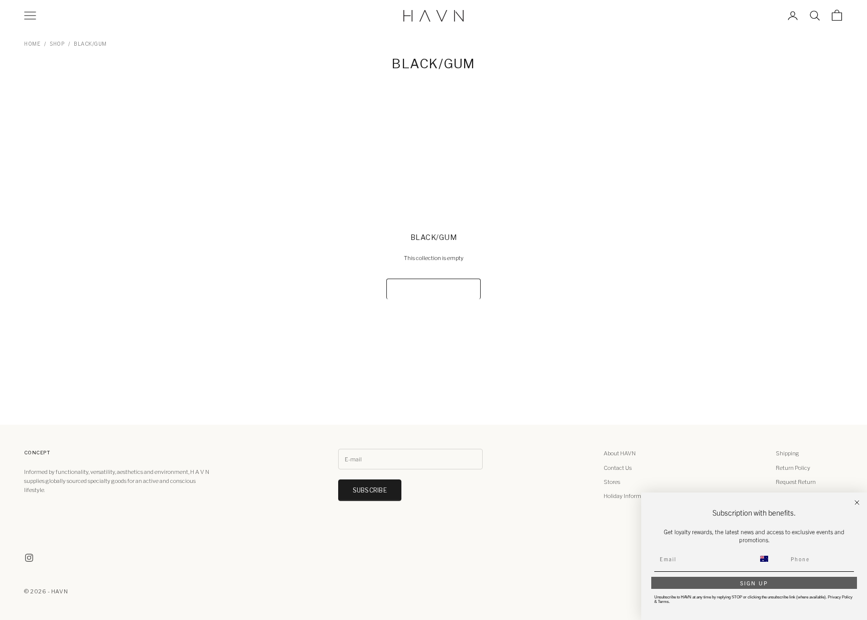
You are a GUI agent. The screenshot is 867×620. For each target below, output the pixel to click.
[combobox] (770, 558)
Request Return (796, 481)
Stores (612, 481)
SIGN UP (754, 582)
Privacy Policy (840, 597)
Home (32, 44)
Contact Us (618, 467)
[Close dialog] (857, 503)
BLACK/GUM (90, 44)
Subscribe (370, 490)
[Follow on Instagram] (29, 558)
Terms (663, 601)
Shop (57, 44)
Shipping (787, 453)
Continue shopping (433, 289)
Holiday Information (629, 496)
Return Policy (793, 467)
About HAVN (620, 453)
